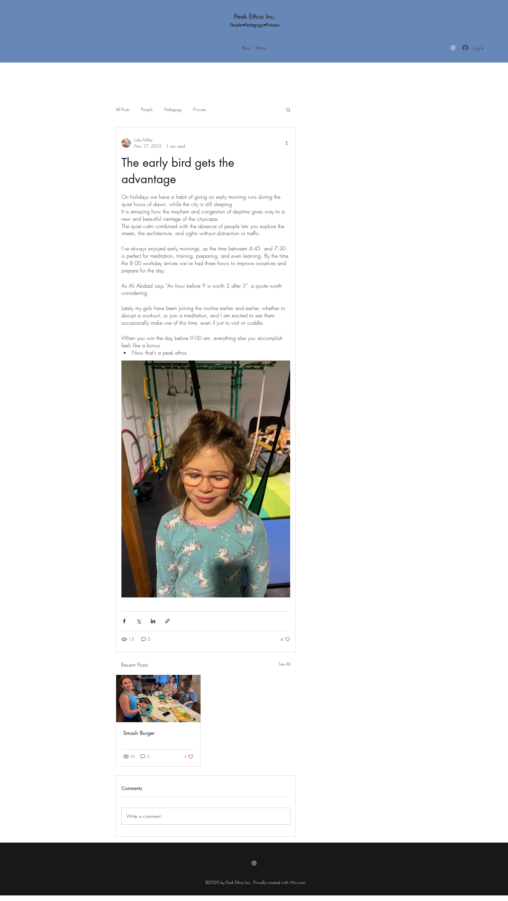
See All (284, 664)
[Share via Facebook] (124, 621)
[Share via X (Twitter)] (138, 621)
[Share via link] (167, 621)
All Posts (122, 109)
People (147, 109)
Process (199, 109)
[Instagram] (453, 48)
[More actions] (286, 142)
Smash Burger (139, 732)
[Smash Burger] (158, 698)
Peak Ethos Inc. (255, 16)
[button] (288, 109)
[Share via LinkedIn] (153, 621)
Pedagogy (173, 109)
